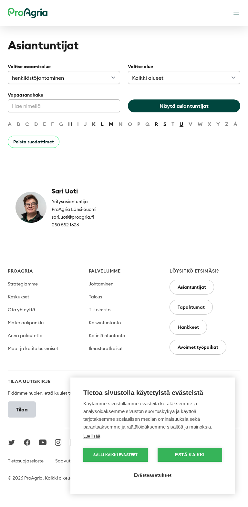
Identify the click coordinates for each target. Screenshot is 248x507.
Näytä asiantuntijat (184, 106)
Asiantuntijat (192, 287)
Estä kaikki (189, 454)
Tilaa (22, 409)
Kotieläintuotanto (107, 335)
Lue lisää (91, 436)
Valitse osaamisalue (29, 66)
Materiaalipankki (26, 323)
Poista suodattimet (33, 142)
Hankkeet (188, 327)
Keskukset (18, 297)
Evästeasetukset (152, 475)
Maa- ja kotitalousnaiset (33, 348)
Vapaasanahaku (25, 95)
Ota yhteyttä (21, 310)
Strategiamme (23, 284)
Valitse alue (140, 66)
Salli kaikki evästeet (115, 455)
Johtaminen (101, 284)
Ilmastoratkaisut (106, 348)
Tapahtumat (191, 307)
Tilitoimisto (99, 310)
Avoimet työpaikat (198, 347)
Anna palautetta (25, 335)
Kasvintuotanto (105, 323)
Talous (95, 297)
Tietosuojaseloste (26, 461)
